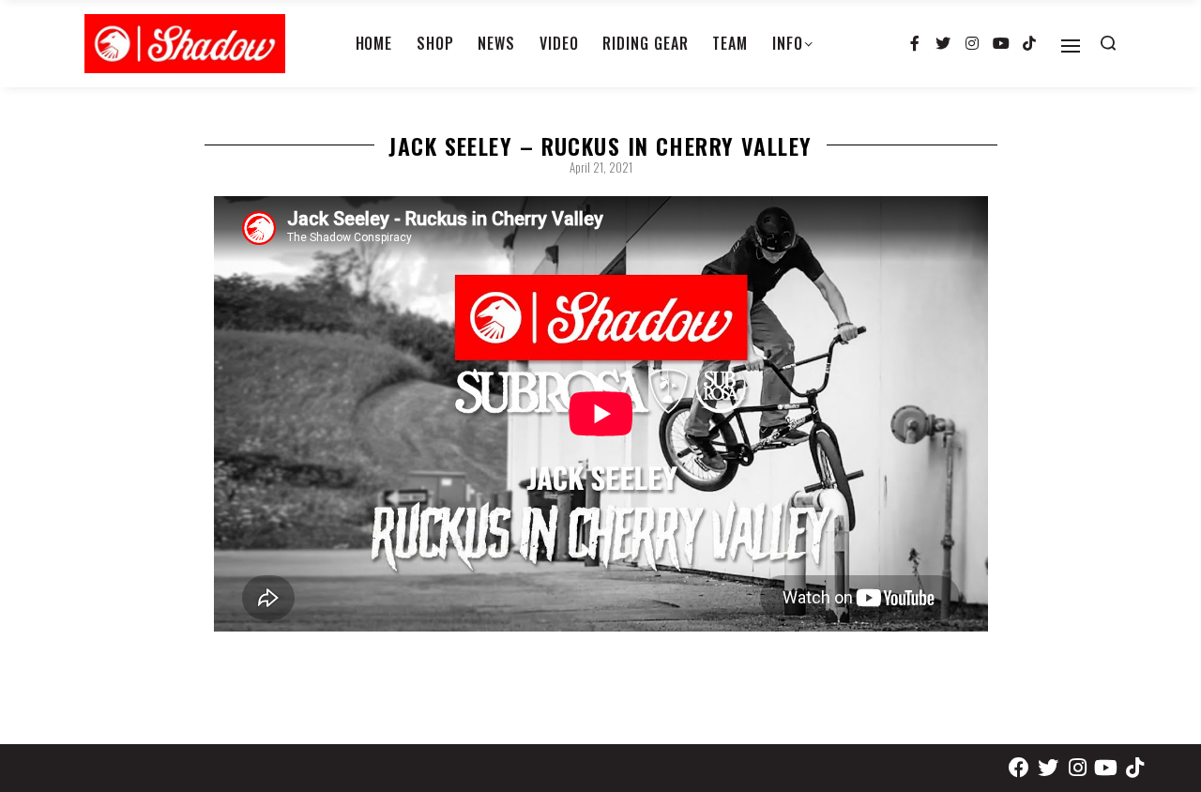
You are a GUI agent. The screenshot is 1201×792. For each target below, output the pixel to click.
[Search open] (1108, 43)
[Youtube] (1001, 44)
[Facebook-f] (915, 44)
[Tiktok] (1029, 44)
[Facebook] (1019, 768)
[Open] (1070, 45)
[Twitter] (944, 44)
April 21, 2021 (601, 167)
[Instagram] (972, 44)
